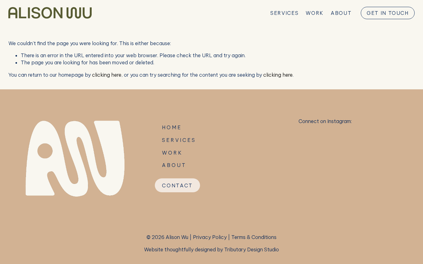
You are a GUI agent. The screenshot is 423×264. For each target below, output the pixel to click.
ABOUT (341, 13)
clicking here (106, 75)
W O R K (171, 153)
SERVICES (284, 13)
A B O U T (173, 165)
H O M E (171, 127)
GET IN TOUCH (387, 13)
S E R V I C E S (178, 140)
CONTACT (177, 185)
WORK (314, 13)
